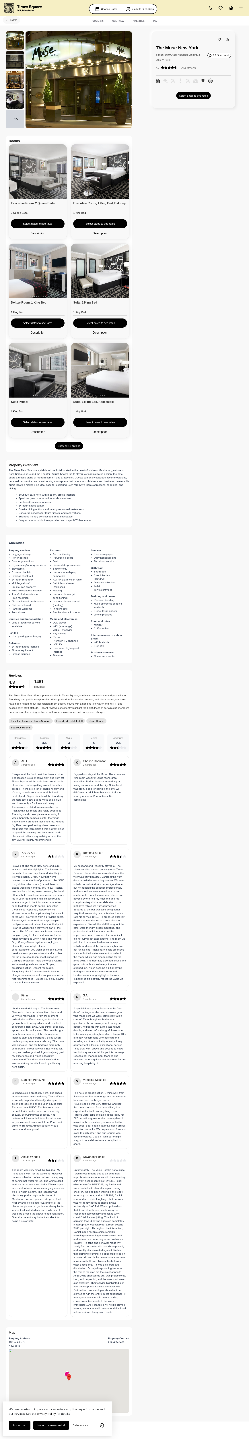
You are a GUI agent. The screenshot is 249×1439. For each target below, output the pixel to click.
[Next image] (61, 172)
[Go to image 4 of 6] (38, 197)
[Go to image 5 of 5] (104, 395)
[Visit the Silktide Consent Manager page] (102, 1425)
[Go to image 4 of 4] (103, 296)
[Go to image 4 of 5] (102, 395)
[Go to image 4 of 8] (36, 296)
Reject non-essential (51, 1425)
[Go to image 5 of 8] (38, 296)
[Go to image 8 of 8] (45, 296)
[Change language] (210, 8)
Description (37, 233)
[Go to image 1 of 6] (32, 197)
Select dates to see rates (193, 95)
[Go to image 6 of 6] (43, 197)
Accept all (19, 1425)
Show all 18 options (69, 445)
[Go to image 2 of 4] (99, 296)
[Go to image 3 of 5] (37, 395)
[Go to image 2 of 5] (35, 395)
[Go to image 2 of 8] (32, 296)
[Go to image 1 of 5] (33, 395)
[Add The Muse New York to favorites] (219, 39)
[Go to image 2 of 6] (34, 197)
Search (13, 20)
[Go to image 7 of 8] (43, 296)
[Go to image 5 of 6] (103, 197)
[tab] (97, 21)
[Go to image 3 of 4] (101, 296)
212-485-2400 (116, 1342)
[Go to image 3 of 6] (36, 197)
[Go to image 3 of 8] (34, 296)
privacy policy (46, 1413)
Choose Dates (109, 8)
